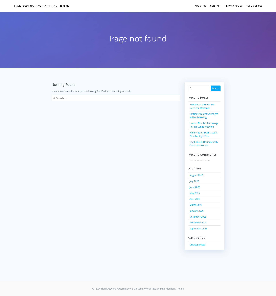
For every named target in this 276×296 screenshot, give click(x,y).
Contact (215, 5)
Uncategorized (197, 244)
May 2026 (194, 193)
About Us (200, 5)
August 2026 (196, 175)
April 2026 (194, 199)
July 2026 (194, 181)
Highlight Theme (174, 288)
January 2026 (196, 210)
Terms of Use (254, 5)
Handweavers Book (41, 6)
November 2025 (198, 222)
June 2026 (194, 187)
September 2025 (198, 228)
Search (215, 88)
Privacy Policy (233, 5)
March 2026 (195, 204)
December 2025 (197, 216)
